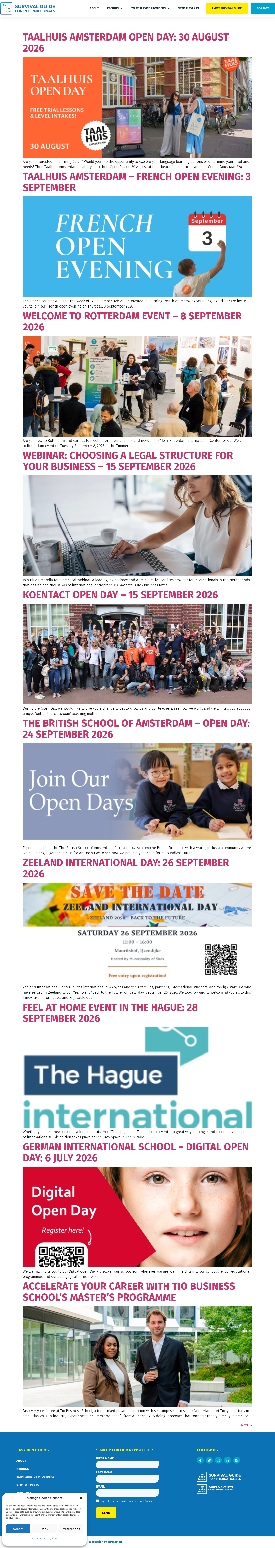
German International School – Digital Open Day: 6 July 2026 (136, 1152)
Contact (263, 8)
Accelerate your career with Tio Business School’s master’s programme (129, 1291)
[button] (81, 1498)
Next (246, 1425)
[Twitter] (209, 1460)
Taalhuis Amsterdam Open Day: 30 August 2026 (126, 42)
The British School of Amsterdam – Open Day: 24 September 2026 (136, 728)
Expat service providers (148, 8)
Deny (44, 1529)
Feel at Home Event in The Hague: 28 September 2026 (110, 1012)
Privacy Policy (50, 1539)
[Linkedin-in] (227, 1460)
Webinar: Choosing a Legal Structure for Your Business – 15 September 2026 (128, 461)
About (94, 8)
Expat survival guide (227, 8)
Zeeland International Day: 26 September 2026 (126, 868)
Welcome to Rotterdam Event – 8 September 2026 (132, 321)
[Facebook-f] (200, 1460)
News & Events (188, 8)
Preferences (71, 1529)
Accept (18, 1529)
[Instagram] (218, 1460)
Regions (113, 8)
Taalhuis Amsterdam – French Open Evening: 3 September (137, 182)
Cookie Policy (36, 1539)
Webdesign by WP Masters (106, 1542)
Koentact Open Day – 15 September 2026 (120, 595)
